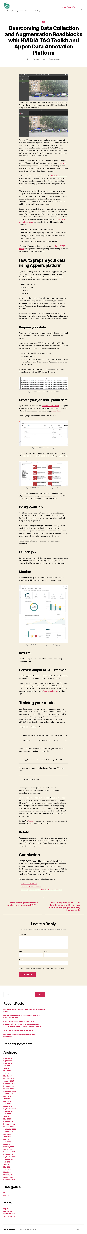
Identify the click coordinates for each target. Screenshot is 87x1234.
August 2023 (8, 1111)
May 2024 (7, 1101)
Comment (22, 935)
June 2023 (7, 1116)
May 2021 (7, 1167)
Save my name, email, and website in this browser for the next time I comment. (43, 968)
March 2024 (7, 1106)
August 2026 (8, 1058)
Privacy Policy (66, 7)
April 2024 (7, 1104)
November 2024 (9, 1086)
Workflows (32, 821)
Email (46, 951)
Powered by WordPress (27, 1229)
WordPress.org (9, 1216)
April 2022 (7, 1142)
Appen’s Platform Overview (31, 887)
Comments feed (9, 1214)
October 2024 (8, 1088)
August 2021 (8, 1159)
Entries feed (7, 1211)
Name (21, 951)
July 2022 (7, 1134)
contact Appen (56, 411)
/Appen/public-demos (51, 691)
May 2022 (7, 1139)
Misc (43, 21)
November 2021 (9, 1154)
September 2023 (9, 1109)
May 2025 (7, 1071)
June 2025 (7, 1068)
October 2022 (8, 1126)
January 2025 (8, 1081)
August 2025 (8, 1063)
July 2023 (7, 1114)
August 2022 (8, 1131)
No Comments (55, 59)
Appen (61, 163)
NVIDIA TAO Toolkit (59, 176)
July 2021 (7, 1162)
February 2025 (8, 1078)
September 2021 (9, 1157)
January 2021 (8, 1177)
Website (21, 960)
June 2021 (7, 1164)
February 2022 (8, 1147)
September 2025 (9, 1061)
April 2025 (7, 1073)
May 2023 (7, 1119)
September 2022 (9, 1129)
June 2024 (7, 1099)
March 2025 (7, 1076)
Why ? (74, 7)
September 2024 (9, 1091)
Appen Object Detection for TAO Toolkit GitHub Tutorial (41, 890)
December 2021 (9, 1152)
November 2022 (9, 1124)
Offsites (6, 1195)
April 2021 (7, 1169)
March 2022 (7, 1144)
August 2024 (8, 1094)
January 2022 (8, 1149)
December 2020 (9, 1180)
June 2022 (7, 1137)
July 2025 (7, 1066)
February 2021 (8, 1174)
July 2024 (7, 1096)
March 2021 (7, 1172)
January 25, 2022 (40, 59)
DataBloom (13, 1229)
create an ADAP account (50, 406)
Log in (5, 1209)
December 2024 (9, 1083)
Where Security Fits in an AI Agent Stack (18, 1030)
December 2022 (9, 1121)
